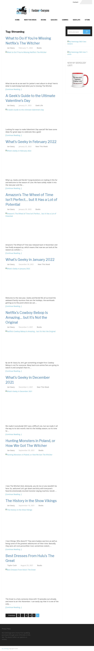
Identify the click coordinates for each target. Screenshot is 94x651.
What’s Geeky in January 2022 (30, 259)
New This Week (30, 20)
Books (43, 20)
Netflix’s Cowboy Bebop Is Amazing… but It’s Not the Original (27, 317)
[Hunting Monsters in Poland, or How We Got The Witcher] (32, 468)
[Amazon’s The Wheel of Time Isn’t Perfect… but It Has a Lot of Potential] (32, 227)
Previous (11, 615)
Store (87, 20)
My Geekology (5, 648)
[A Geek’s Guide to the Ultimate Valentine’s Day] (32, 118)
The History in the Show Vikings (31, 501)
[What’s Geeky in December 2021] (32, 406)
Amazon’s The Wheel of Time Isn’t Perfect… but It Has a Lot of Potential (31, 200)
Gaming (65, 20)
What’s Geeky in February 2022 (31, 142)
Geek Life (76, 20)
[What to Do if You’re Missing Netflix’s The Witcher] (32, 66)
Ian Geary (11, 48)
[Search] (86, 31)
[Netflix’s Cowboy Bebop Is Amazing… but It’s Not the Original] (32, 345)
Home (17, 20)
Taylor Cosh (12, 565)
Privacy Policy (6, 629)
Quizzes (54, 20)
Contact (75, 2)
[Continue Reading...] (14, 89)
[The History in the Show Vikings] (32, 523)
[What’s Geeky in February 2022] (32, 163)
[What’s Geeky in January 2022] (32, 281)
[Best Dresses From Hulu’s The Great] (32, 582)
